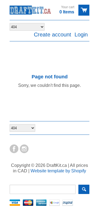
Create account (52, 35)
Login (81, 35)
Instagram (24, 148)
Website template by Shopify (58, 171)
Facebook (14, 148)
